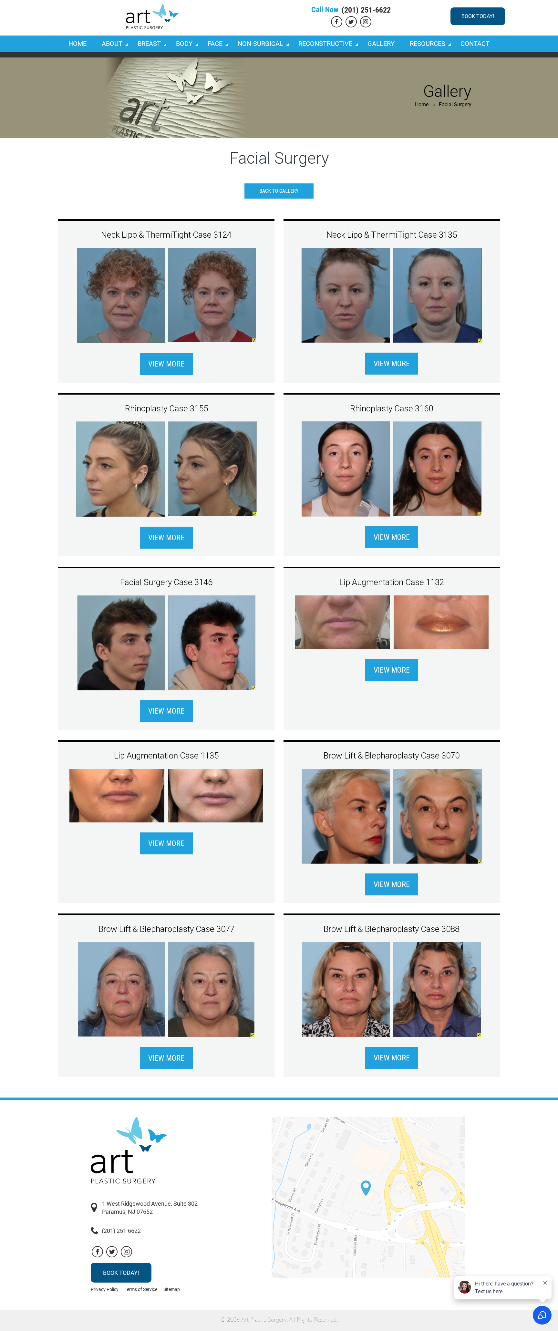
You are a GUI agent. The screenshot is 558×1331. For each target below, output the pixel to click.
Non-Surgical (260, 43)
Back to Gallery (279, 191)
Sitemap (171, 1289)
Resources (427, 43)
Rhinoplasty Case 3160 (391, 408)
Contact (475, 43)
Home (77, 43)
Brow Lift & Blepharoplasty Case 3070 (392, 755)
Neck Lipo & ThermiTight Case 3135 (391, 235)
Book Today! (477, 16)
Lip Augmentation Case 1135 (166, 755)
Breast (149, 43)
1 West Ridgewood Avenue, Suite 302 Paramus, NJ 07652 (150, 1207)
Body (184, 43)
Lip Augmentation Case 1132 (391, 582)
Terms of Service (141, 1289)
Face (215, 43)
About (112, 43)
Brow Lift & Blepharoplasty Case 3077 (166, 929)
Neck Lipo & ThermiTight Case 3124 (166, 235)
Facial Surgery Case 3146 (166, 582)
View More (166, 363)
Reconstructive (325, 43)
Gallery (381, 43)
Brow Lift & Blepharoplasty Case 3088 (392, 929)
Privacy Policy (105, 1289)
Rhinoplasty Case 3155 (166, 408)
